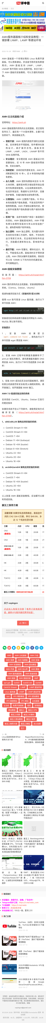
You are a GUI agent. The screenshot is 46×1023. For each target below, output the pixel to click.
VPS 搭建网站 (11, 701)
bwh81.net (27, 683)
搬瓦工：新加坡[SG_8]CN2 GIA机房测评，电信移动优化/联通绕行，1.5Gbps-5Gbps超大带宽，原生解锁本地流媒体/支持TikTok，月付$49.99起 (34, 779)
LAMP (22, 687)
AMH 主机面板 (20, 655)
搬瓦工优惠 (15, 714)
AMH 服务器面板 (15, 674)
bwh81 (17, 683)
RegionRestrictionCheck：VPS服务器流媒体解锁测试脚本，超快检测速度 (34, 741)
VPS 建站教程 (33, 696)
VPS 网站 (24, 701)
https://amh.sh (19, 122)
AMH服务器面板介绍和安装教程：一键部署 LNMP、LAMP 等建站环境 (23, 632)
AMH (9, 655)
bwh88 (39, 683)
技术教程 (5, 9)
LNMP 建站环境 (34, 692)
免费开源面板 (18, 705)
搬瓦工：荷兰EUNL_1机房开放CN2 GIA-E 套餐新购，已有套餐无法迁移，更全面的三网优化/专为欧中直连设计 (34, 812)
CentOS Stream (10, 687)
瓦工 (23, 728)
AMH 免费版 (23, 660)
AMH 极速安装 (31, 674)
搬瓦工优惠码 (29, 714)
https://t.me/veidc (19, 905)
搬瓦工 (22, 710)
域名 (29, 705)
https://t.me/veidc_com (28, 902)
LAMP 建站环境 (35, 687)
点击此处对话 (15, 908)
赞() (24, 51)
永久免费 (37, 724)
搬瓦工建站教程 (16, 719)
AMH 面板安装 (25, 678)
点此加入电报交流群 (14, 609)
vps (7, 696)
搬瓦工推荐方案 (11, 724)
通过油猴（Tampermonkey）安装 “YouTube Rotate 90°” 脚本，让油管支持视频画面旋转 (12, 877)
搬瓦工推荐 (30, 719)
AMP (36, 678)
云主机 (6, 705)
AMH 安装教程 (15, 664)
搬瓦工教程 (25, 724)
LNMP (21, 692)
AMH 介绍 (34, 655)
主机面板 (35, 701)
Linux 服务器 (10, 692)
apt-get (7, 683)
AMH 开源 (10, 669)
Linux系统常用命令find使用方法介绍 (11, 738)
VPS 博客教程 (18, 696)
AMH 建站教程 (30, 664)
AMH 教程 (35, 669)
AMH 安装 (35, 660)
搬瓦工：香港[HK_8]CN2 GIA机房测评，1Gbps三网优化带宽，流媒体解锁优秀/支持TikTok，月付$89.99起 (12, 776)
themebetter (33, 1012)
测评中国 (23, 3)
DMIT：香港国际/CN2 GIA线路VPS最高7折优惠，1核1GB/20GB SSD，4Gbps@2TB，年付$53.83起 (34, 877)
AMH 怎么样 (23, 669)
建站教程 (11, 710)
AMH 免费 (10, 660)
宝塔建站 (38, 705)
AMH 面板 (11, 678)
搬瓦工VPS (32, 710)
